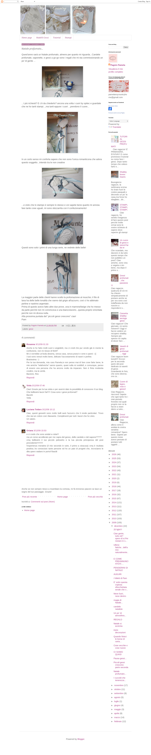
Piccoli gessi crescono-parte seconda (121, 664)
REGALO (118, 619)
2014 (114, 502)
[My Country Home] (110, 110)
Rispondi (30, 377)
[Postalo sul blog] (69, 326)
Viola (29, 385)
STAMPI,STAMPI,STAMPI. (124, 207)
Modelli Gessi (42, 37)
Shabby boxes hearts (123, 174)
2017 (114, 490)
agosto (117, 697)
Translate (117, 127)
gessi (31, 329)
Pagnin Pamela (118, 65)
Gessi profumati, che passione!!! (119, 280)
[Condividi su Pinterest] (75, 326)
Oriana (30, 430)
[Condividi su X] (71, 326)
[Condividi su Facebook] (73, 326)
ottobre (117, 689)
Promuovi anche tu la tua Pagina (116, 112)
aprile (117, 713)
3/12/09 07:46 (38, 385)
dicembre (118, 526)
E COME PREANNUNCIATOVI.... (121, 561)
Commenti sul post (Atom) (43, 502)
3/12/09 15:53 (40, 430)
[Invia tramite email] (67, 326)
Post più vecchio (95, 497)
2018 (114, 486)
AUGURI (118, 574)
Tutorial (57, 37)
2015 (114, 498)
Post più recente (29, 497)
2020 (114, 478)
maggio (118, 709)
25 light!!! (118, 529)
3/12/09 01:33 (42, 344)
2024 (114, 462)
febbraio (118, 721)
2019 (114, 482)
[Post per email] (62, 325)
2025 (114, 458)
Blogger (80, 739)
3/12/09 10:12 (48, 409)
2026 (114, 454)
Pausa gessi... (120, 658)
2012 (114, 510)
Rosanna (31, 344)
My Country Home (113, 106)
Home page (27, 37)
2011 (114, 514)
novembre (119, 685)
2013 (114, 506)
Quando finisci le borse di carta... (120, 639)
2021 (114, 474)
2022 (114, 470)
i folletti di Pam (120, 578)
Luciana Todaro (34, 409)
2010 (114, 518)
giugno (117, 705)
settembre (119, 693)
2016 (114, 494)
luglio (116, 701)
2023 (114, 466)
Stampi (68, 37)
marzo (117, 717)
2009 (114, 522)
